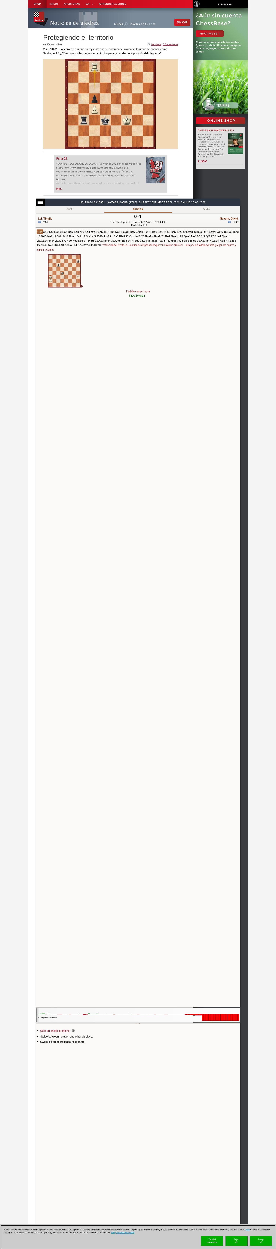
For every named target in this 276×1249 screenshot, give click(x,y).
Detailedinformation (212, 1241)
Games (206, 209)
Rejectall (236, 1241)
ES (150, 24)
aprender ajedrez (112, 3)
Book (70, 209)
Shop (37, 4)
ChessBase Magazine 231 (216, 130)
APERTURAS (72, 3)
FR (154, 24)
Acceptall (261, 1241)
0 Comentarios (170, 44)
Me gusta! (156, 44)
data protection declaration (122, 1232)
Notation (138, 209)
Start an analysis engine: (55, 1030)
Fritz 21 (61, 158)
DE (142, 24)
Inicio (53, 3)
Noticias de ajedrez (74, 22)
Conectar (225, 4)
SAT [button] (88, 3)
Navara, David (229, 218)
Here (247, 1229)
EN (146, 24)
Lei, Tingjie (45, 218)
